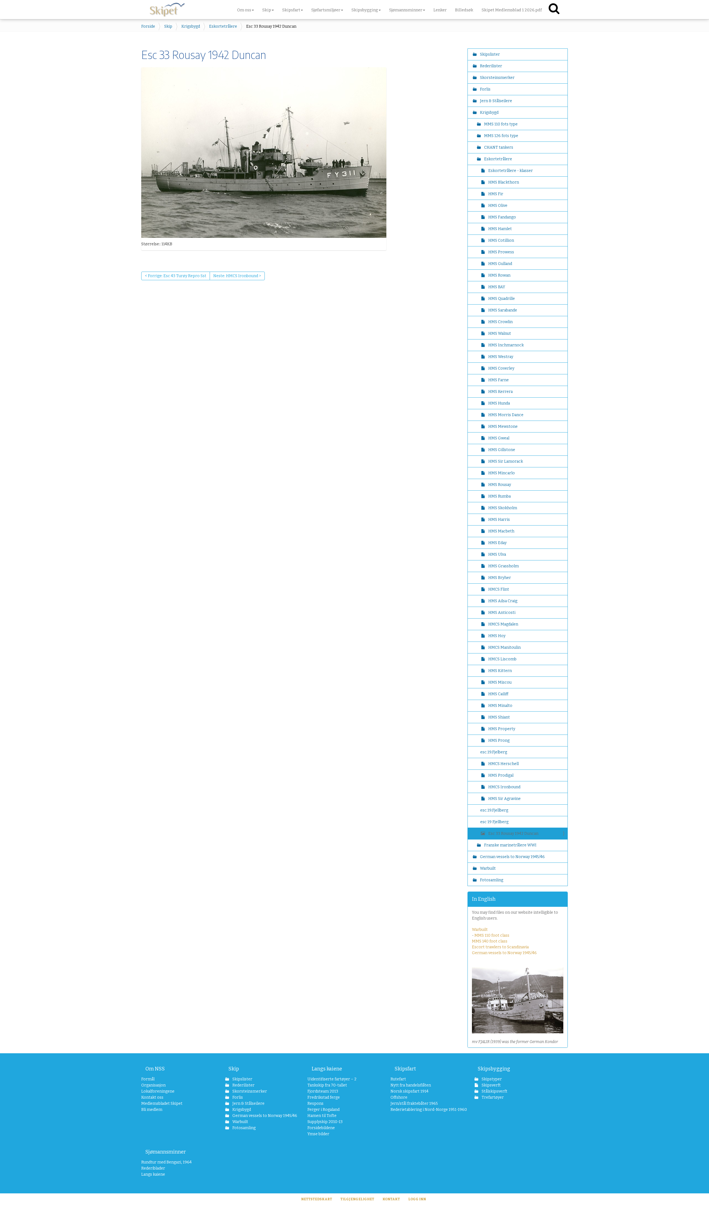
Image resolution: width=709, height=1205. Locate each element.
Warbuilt (487, 868)
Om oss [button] (244, 9)
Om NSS (155, 1069)
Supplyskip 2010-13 (325, 1121)
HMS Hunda (498, 403)
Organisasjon (153, 1085)
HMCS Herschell (503, 763)
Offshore (399, 1097)
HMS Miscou (499, 682)
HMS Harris (498, 519)
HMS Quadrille (501, 298)
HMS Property (501, 729)
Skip (168, 26)
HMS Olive (497, 205)
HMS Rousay (499, 484)
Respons (315, 1103)
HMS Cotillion (500, 240)
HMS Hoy (496, 636)
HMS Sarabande (502, 310)
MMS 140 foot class (489, 941)
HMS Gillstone (501, 449)
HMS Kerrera (500, 391)
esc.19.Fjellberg (494, 810)
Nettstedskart (316, 1199)
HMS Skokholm (502, 508)
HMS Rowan (498, 275)
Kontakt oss (152, 1097)
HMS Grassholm (503, 566)
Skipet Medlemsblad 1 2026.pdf (512, 9)
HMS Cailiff (497, 694)
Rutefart (398, 1079)
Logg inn (417, 1199)
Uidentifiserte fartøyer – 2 (331, 1079)
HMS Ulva (496, 554)
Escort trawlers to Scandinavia (500, 947)
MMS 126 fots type (500, 135)
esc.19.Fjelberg (493, 752)
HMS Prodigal (500, 775)
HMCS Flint (498, 589)
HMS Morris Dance (505, 415)
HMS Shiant (498, 717)
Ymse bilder (318, 1134)
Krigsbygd (190, 26)
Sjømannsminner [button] (405, 9)
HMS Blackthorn (503, 182)
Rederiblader (153, 1168)
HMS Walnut (499, 333)
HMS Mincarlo (501, 473)
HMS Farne (498, 380)
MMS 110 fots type (500, 124)
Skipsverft (491, 1085)
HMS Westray (500, 356)
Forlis (484, 89)
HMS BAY (496, 287)
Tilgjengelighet (357, 1199)
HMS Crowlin (500, 322)
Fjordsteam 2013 (322, 1091)
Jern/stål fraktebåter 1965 (414, 1103)
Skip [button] (266, 9)
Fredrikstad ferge (323, 1097)
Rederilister (490, 66)
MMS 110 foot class (491, 935)
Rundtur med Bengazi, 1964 (166, 1162)
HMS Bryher (499, 577)
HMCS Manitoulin (504, 647)
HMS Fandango (501, 217)
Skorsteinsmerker (497, 77)
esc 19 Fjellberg (494, 822)
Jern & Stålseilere (495, 101)
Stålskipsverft (494, 1091)
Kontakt (391, 1199)
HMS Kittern (499, 670)
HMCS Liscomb (502, 659)
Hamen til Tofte (321, 1115)
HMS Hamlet (499, 228)
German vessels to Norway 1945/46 (512, 856)
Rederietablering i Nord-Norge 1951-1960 (421, 1109)
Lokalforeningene (157, 1091)
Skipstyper (491, 1079)
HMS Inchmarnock (505, 345)
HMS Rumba (499, 496)
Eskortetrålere (223, 26)
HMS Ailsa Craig (502, 601)
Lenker (440, 9)
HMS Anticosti (501, 612)
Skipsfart (405, 1069)
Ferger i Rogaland (323, 1109)
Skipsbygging (494, 1069)
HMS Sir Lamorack (505, 461)
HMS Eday (497, 542)
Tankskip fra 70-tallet (327, 1085)
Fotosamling (491, 880)
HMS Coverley (500, 368)
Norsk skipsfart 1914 (409, 1091)
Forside (148, 26)
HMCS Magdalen (502, 624)
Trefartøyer (492, 1097)
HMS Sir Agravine (504, 798)
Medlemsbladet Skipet (162, 1103)
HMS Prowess (500, 252)
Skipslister (489, 54)
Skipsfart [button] (291, 9)
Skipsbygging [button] (364, 9)
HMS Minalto (499, 705)
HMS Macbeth (500, 531)
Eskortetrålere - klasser (510, 170)
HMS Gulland (499, 263)
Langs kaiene (327, 1069)
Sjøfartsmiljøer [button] (325, 9)
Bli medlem (151, 1109)
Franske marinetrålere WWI (509, 845)
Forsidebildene (321, 1128)
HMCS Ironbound (503, 787)
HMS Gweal (498, 438)
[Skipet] (167, 8)
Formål (148, 1079)
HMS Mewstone (502, 426)
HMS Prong (498, 740)
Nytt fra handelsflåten (411, 1085)
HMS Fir (495, 194)
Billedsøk (464, 9)
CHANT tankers (498, 147)
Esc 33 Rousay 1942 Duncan (513, 833)
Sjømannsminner (165, 1152)
